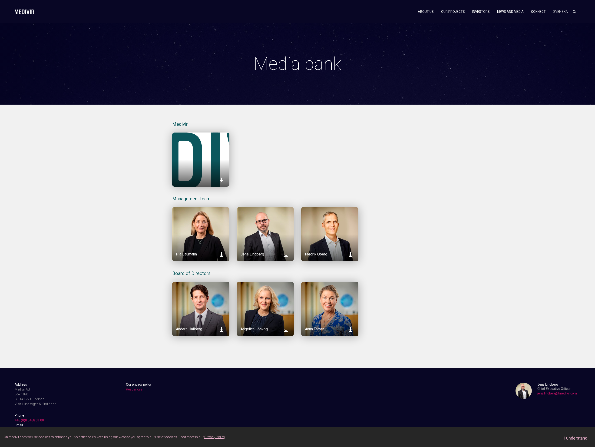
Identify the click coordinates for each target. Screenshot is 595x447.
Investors (481, 11)
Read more (134, 389)
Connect (538, 11)
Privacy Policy (214, 437)
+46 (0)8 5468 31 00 (29, 420)
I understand (575, 438)
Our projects (453, 11)
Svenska (560, 11)
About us (426, 11)
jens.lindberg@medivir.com (557, 393)
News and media (510, 11)
